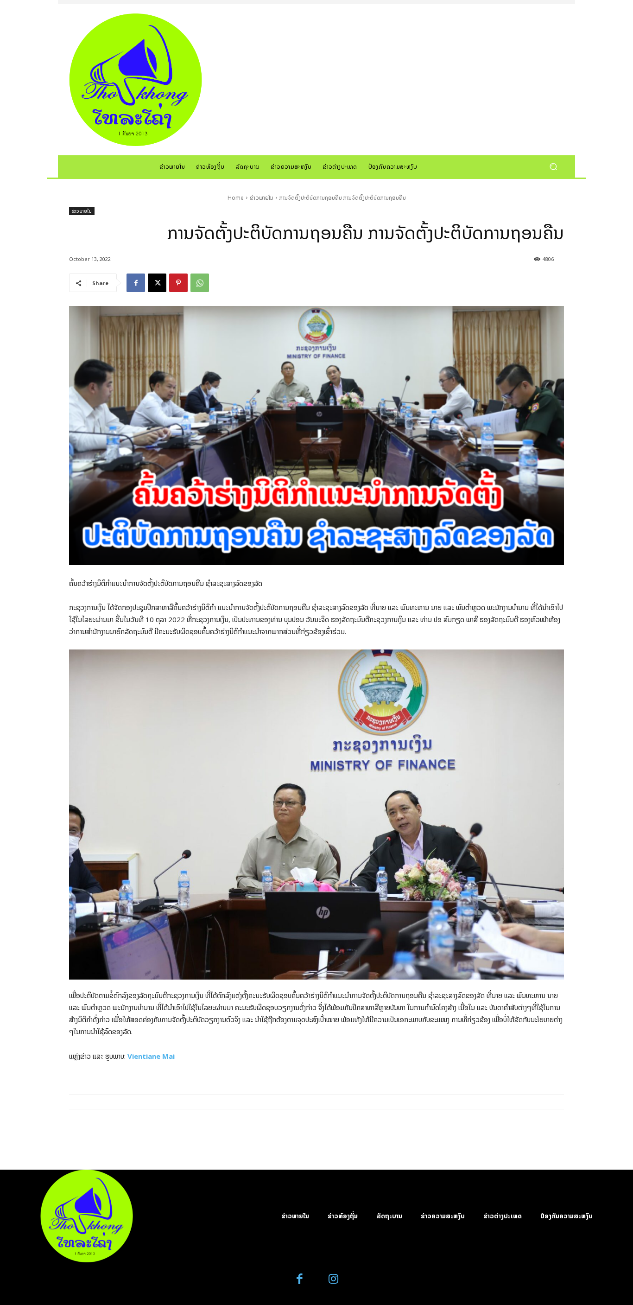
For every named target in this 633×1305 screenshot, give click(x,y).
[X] (157, 283)
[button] (553, 166)
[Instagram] (333, 1279)
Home (236, 198)
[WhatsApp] (199, 283)
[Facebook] (136, 283)
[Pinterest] (178, 283)
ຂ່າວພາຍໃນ (261, 198)
